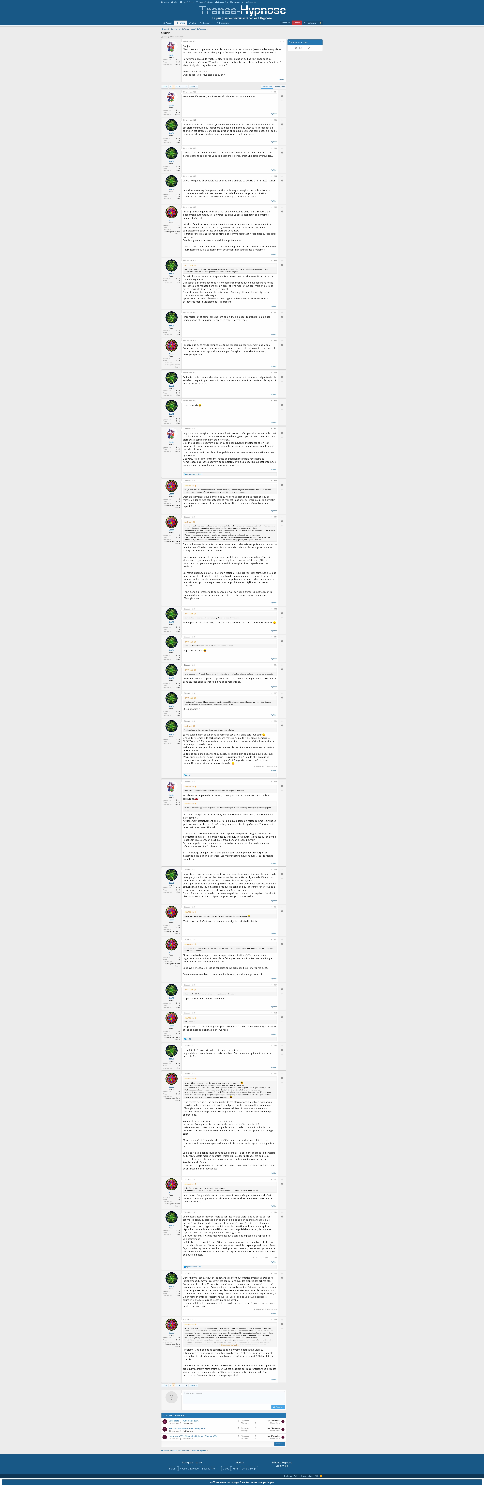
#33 (275, 148)
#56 (275, 1074)
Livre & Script (188, 2)
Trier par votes (279, 87)
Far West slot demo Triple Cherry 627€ (187, 1428)
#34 (275, 176)
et (194, 474)
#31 (275, 92)
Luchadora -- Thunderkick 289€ (184, 1420)
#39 (275, 373)
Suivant (192, 87)
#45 (275, 637)
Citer (283, 79)
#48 (275, 721)
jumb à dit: (188, 522)
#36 (275, 260)
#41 (275, 429)
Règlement (288, 1476)
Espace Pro (223, 2)
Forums (182, 23)
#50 (275, 870)
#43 (275, 517)
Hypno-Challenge (206, 2)
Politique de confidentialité (303, 1476)
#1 (284, 42)
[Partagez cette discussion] (280, 41)
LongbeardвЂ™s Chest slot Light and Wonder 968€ (193, 1436)
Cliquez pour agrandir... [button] (230, 1345)
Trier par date (267, 87)
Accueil (168, 23)
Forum (172, 1468)
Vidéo (166, 2)
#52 (275, 939)
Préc (165, 87)
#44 (275, 609)
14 (186, 87)
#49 (275, 782)
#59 (275, 1273)
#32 (275, 120)
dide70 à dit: (189, 486)
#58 (275, 1212)
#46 (275, 665)
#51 (275, 907)
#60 (275, 1319)
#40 (275, 401)
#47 (275, 693)
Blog (194, 23)
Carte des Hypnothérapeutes (244, 2)
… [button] (182, 87)
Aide (317, 1476)
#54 (275, 1013)
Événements (224, 23)
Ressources (208, 23)
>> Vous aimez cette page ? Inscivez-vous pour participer (242, 1482)
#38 (275, 340)
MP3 (175, 2)
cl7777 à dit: (189, 265)
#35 (275, 207)
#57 (275, 1179)
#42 (275, 481)
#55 (275, 1045)
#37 (275, 312)
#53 (275, 985)
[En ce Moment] (320, 23)
